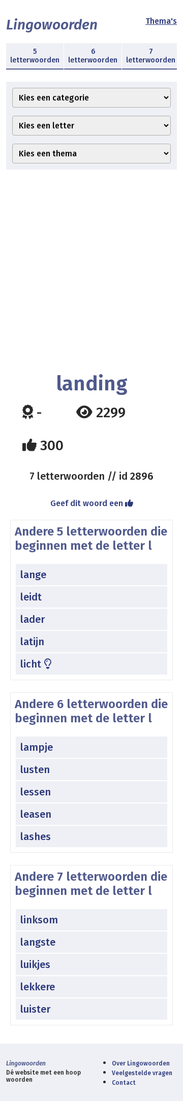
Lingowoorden (52, 24)
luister (35, 1009)
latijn (32, 642)
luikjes (35, 964)
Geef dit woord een (87, 503)
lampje (36, 747)
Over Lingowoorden (141, 1063)
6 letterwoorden (92, 55)
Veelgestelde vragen (142, 1073)
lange (33, 575)
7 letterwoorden (150, 55)
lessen (35, 792)
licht (32, 664)
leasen (35, 814)
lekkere (37, 987)
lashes (35, 836)
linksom (39, 920)
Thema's (161, 21)
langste (37, 942)
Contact (124, 1082)
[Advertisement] (91, 271)
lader (32, 619)
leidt (31, 597)
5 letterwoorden (34, 55)
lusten (35, 769)
